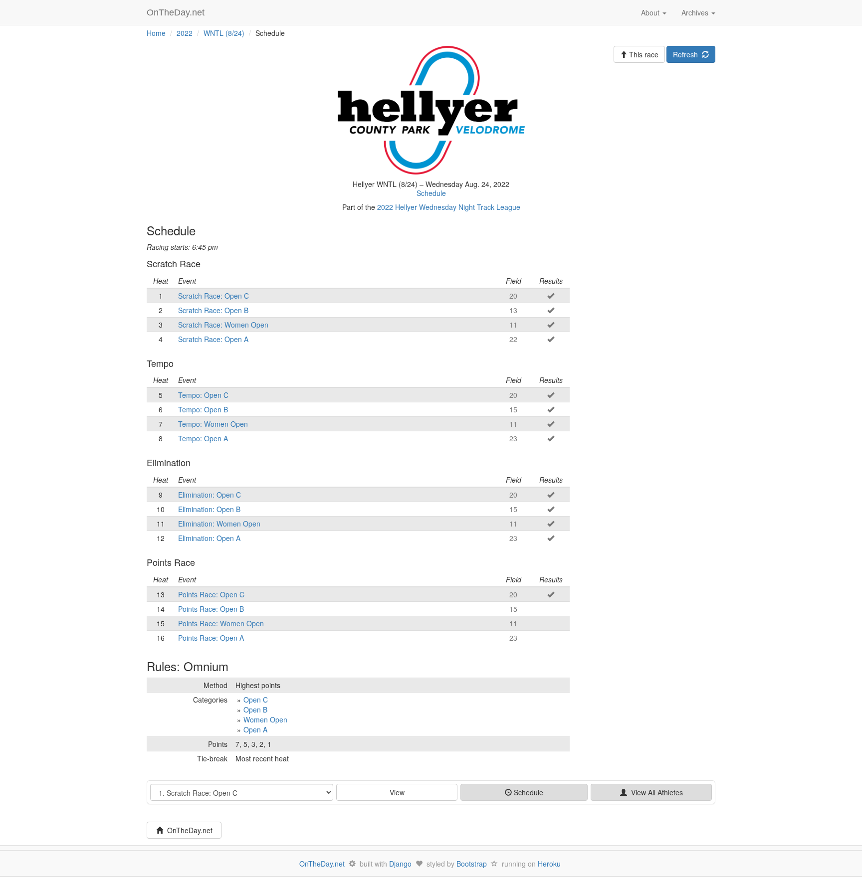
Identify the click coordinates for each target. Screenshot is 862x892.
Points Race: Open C (211, 594)
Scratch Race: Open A (213, 339)
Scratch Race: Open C (213, 296)
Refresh (687, 54)
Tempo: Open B (203, 409)
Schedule (431, 193)
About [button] (651, 12)
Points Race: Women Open (221, 623)
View (397, 792)
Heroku (549, 864)
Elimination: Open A (209, 538)
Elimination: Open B (209, 509)
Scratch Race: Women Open (223, 325)
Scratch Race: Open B (213, 310)
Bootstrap (471, 864)
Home (156, 33)
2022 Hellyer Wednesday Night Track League (448, 207)
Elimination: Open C (209, 495)
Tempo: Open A (203, 438)
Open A (255, 729)
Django (400, 864)
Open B (255, 709)
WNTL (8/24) (224, 33)
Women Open (265, 719)
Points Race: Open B (211, 609)
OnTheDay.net (177, 12)
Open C (255, 700)
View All (655, 792)
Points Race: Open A (211, 638)
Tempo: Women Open (213, 424)
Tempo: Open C (203, 395)
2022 (185, 33)
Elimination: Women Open (219, 524)
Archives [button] (695, 12)
